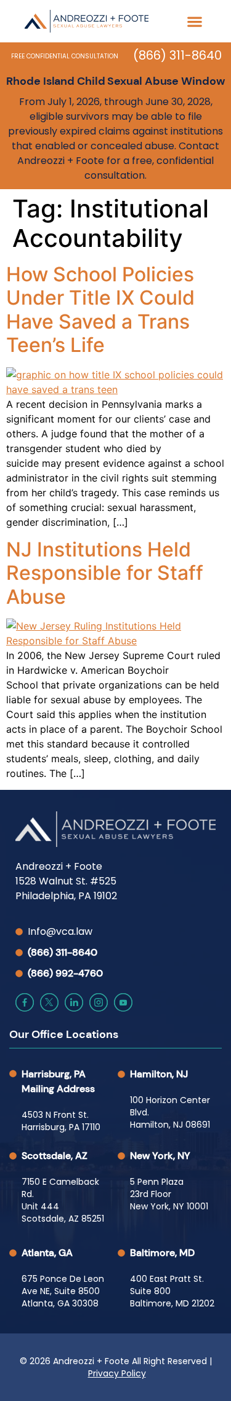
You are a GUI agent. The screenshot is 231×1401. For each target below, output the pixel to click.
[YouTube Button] (123, 1002)
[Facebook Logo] (24, 1002)
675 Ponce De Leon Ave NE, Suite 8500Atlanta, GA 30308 (63, 1291)
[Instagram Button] (98, 1002)
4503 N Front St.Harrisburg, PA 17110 (61, 1121)
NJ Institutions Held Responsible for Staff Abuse (104, 573)
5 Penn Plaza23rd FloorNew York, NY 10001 (169, 1194)
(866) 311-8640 (177, 55)
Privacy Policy (117, 1373)
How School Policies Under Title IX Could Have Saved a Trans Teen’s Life (100, 309)
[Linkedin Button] (74, 1002)
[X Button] (49, 1002)
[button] (194, 21)
